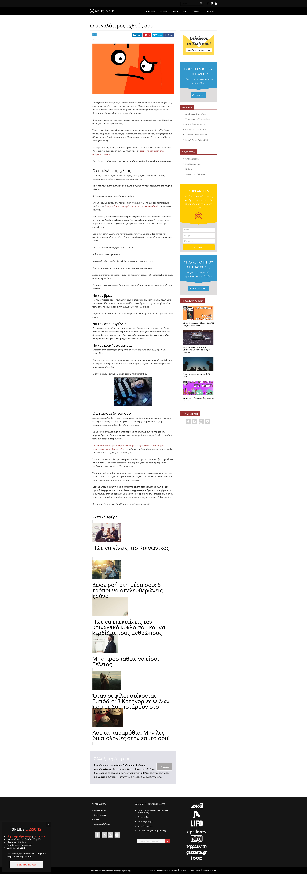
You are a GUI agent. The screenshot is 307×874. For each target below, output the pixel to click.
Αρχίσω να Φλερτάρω (195, 114)
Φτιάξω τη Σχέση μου (195, 129)
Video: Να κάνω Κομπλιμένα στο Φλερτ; (198, 399)
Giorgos (96, 39)
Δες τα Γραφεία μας (145, 826)
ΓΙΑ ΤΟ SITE (184, 870)
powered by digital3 (210, 870)
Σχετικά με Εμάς (144, 817)
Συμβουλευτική (193, 164)
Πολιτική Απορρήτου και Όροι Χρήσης (163, 870)
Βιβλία (188, 169)
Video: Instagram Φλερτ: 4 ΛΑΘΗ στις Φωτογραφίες (198, 324)
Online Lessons (192, 158)
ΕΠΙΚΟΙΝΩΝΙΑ (195, 870)
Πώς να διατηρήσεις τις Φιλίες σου (197, 375)
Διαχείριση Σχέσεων (195, 174)
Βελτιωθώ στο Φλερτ (195, 124)
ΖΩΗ (185, 11)
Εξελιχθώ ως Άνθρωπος (196, 139)
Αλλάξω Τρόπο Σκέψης (196, 134)
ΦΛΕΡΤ (175, 11)
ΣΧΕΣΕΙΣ (163, 11)
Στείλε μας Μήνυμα (145, 822)
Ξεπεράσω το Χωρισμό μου (198, 119)
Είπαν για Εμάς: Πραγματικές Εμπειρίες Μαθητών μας (153, 811)
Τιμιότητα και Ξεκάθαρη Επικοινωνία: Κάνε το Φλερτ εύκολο (196, 349)
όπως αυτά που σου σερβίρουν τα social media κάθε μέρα (132, 206)
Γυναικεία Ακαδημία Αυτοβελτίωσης (152, 831)
